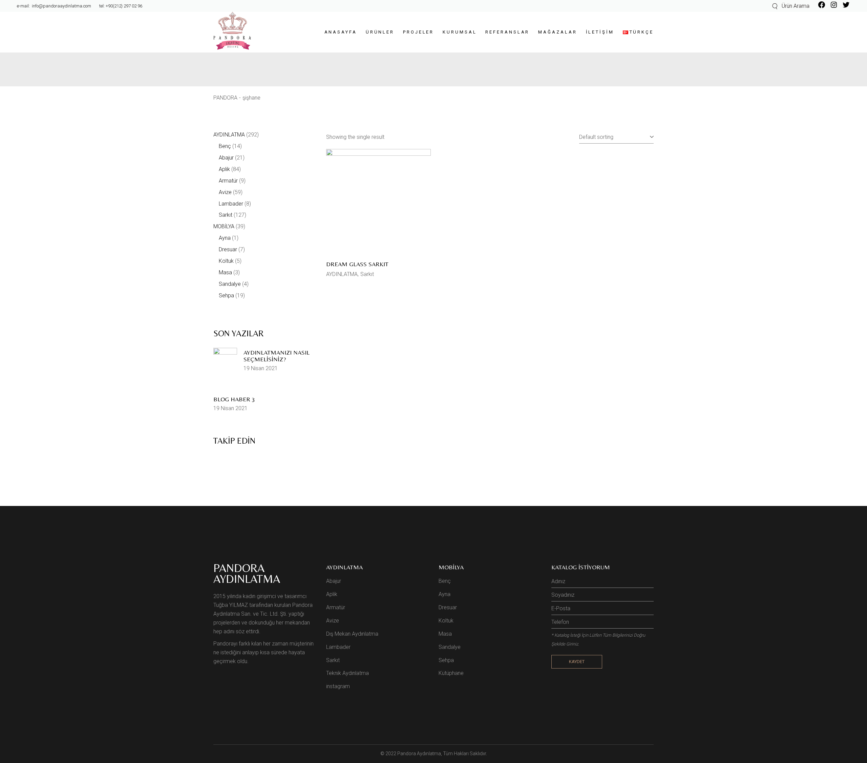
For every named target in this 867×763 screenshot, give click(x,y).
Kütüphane (451, 673)
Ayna (444, 594)
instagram (338, 686)
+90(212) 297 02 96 (124, 5)
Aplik (331, 594)
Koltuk (446, 620)
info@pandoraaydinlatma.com (61, 5)
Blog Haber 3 (234, 399)
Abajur (333, 581)
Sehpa (446, 660)
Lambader (338, 647)
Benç (445, 581)
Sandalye (450, 647)
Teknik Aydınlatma (347, 673)
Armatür (335, 607)
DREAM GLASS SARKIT (357, 264)
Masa (445, 634)
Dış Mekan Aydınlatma (352, 634)
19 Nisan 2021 (261, 368)
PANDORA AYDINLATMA (246, 573)
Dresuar (448, 607)
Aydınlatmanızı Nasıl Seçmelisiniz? (277, 356)
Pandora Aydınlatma (419, 753)
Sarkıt (367, 274)
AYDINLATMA (342, 274)
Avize (332, 620)
